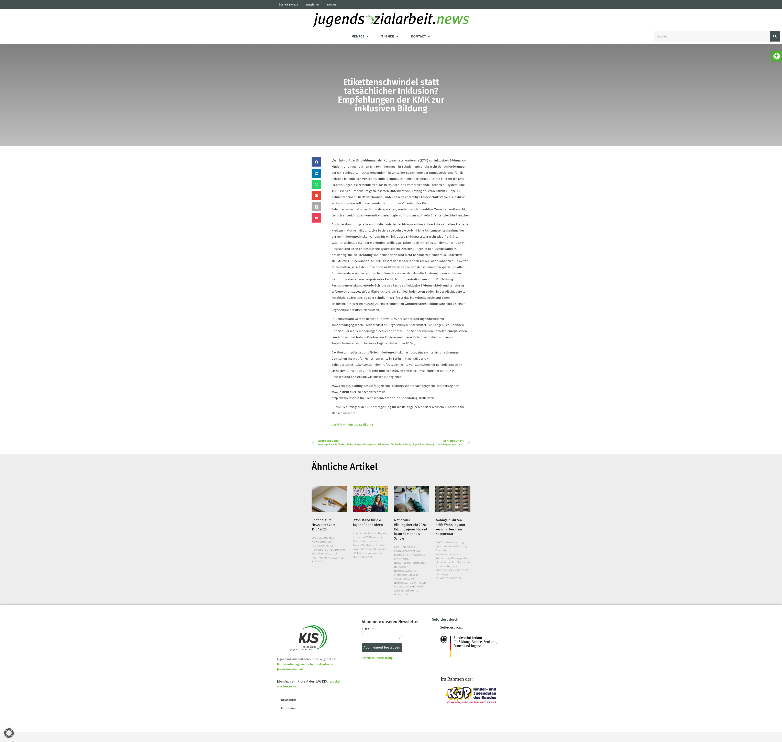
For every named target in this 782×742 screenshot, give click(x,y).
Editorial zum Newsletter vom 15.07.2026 (323, 524)
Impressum (289, 708)
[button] (776, 56)
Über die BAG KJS (288, 4)
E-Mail (368, 629)
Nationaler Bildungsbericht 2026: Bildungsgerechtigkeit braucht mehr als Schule (410, 529)
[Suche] (775, 36)
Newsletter (312, 4)
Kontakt (331, 4)
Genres (358, 36)
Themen (387, 36)
